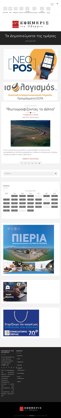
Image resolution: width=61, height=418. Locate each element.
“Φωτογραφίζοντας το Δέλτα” (30, 109)
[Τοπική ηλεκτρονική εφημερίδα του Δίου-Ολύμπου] (30, 24)
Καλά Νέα (25, 117)
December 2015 (31, 191)
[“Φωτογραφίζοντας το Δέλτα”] (30, 133)
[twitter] (25, 163)
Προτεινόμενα (34, 117)
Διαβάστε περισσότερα (30, 159)
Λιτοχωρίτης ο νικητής (30, 114)
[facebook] (22, 163)
